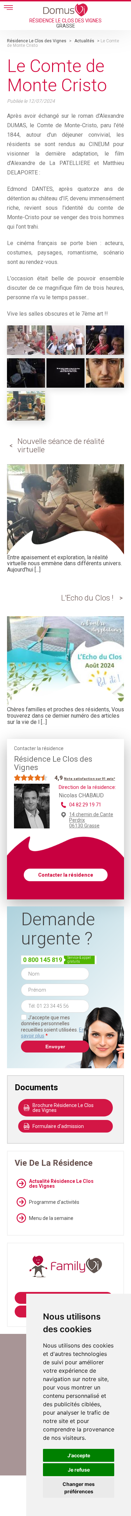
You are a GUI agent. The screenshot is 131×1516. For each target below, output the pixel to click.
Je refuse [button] (79, 1470)
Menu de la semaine (51, 1218)
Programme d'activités (54, 1202)
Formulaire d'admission (58, 1126)
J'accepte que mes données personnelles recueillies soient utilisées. (53, 1027)
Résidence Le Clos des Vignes (36, 40)
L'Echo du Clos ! (87, 598)
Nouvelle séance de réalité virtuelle (60, 445)
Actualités (84, 40)
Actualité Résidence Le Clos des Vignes (61, 1183)
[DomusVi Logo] (65, 9)
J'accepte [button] (78, 1455)
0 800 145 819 (42, 959)
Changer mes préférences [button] (79, 1487)
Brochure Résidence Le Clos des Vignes (63, 1107)
